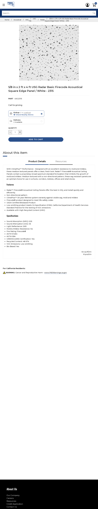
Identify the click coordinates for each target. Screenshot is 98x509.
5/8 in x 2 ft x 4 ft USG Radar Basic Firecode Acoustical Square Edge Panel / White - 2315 (66, 20)
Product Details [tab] (37, 161)
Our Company (13, 495)
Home (7, 20)
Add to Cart (36, 139)
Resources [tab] (61, 161)
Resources (11, 501)
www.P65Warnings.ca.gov (55, 273)
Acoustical (17, 20)
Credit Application (15, 504)
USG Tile (32, 20)
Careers (10, 498)
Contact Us (12, 507)
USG (27, 20)
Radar (42, 20)
